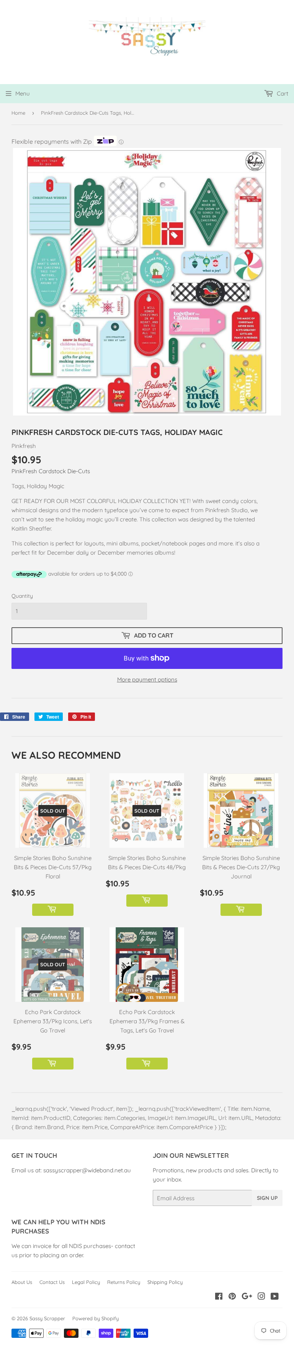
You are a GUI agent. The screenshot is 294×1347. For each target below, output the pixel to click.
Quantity (22, 595)
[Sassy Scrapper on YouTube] (275, 1297)
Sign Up (267, 1197)
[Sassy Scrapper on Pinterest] (232, 1297)
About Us (21, 1282)
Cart (281, 93)
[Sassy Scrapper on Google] (247, 1297)
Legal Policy (86, 1282)
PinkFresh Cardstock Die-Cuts (50, 471)
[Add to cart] (53, 910)
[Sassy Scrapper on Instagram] (261, 1297)
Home (18, 113)
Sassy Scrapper (47, 1318)
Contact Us (52, 1282)
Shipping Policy (165, 1282)
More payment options (147, 679)
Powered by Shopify (95, 1318)
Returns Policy (123, 1282)
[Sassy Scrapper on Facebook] (219, 1297)
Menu (22, 93)
